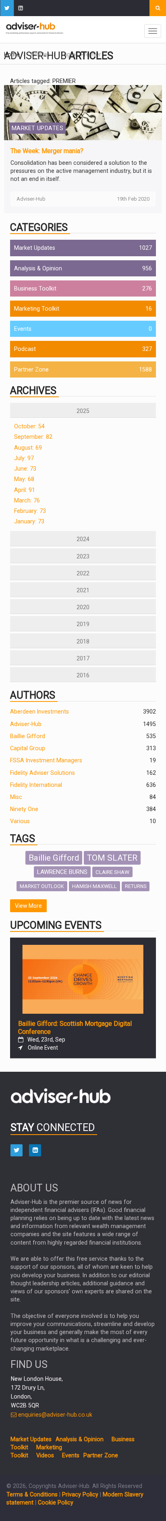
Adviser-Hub (26, 724)
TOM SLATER (112, 858)
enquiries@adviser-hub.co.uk (54, 1414)
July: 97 (24, 458)
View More (28, 906)
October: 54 (29, 426)
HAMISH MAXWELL (94, 886)
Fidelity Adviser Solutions (42, 773)
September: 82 (33, 437)
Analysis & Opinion (38, 268)
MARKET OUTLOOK (42, 886)
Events (22, 329)
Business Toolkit (35, 288)
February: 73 (30, 511)
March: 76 (27, 500)
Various (20, 821)
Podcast (25, 349)
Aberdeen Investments (39, 711)
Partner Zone (31, 369)
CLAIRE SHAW (112, 872)
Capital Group (27, 748)
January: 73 (29, 521)
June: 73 (25, 468)
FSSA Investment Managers (46, 760)
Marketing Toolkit (36, 308)
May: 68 (24, 479)
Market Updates (34, 248)
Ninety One (24, 809)
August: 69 (28, 447)
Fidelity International (36, 785)
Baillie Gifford (27, 736)
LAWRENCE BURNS (62, 872)
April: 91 (24, 490)
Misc (16, 797)
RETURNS (135, 886)
